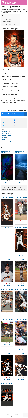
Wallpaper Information (7, 21)
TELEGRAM (6, 122)
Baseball (4, 131)
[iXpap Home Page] (9, 2)
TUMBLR (5, 125)
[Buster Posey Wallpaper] (21, 365)
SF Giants (5, 144)
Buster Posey (4, 105)
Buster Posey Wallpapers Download (10, 24)
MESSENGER (17, 120)
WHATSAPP (6, 120)
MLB (3, 140)
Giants (4, 137)
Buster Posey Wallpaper (20, 353)
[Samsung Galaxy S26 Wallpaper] (7, 167)
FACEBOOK (17, 122)
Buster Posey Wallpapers (8, 19)
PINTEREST (17, 125)
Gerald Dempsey (6, 135)
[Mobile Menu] (25, 2)
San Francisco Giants (8, 142)
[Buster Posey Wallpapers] (14, 48)
